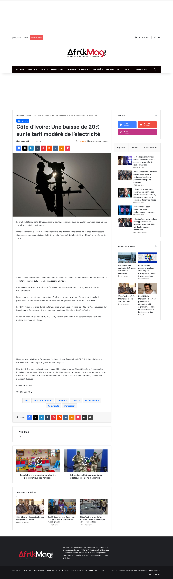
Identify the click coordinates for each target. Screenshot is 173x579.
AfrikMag (21, 141)
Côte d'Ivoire (38, 115)
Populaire (121, 147)
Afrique (31, 69)
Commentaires (150, 147)
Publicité (50, 570)
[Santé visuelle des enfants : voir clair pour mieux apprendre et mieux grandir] (62, 506)
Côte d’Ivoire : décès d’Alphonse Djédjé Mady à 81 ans (126, 299)
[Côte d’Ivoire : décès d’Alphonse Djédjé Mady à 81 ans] (30, 506)
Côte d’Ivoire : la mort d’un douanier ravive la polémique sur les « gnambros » (92, 519)
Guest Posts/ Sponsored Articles (84, 570)
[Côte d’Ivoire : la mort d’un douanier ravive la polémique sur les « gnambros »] (94, 506)
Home (58, 570)
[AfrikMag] (86, 53)
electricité (54, 406)
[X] (20, 436)
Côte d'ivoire (92, 400)
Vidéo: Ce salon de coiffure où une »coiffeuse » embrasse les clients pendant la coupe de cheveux (145, 177)
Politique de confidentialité (137, 570)
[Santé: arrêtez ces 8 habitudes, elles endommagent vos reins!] (125, 210)
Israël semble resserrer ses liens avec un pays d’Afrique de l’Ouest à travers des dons (147, 270)
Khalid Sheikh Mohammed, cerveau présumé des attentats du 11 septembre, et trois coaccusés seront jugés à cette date (147, 304)
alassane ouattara (43, 400)
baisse (77, 400)
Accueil (20, 69)
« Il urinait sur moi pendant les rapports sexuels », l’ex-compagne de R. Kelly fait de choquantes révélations (145, 224)
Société (97, 69)
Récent (135, 147)
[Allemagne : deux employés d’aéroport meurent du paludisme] (127, 257)
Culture (70, 69)
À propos (65, 570)
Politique (83, 69)
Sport (43, 69)
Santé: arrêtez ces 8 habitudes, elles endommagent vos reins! (144, 209)
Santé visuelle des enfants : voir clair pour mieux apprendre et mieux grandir (61, 519)
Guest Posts (141, 69)
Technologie (112, 69)
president (70, 406)
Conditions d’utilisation (116, 570)
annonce (63, 400)
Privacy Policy (154, 570)
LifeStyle (56, 69)
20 (27, 400)
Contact (127, 69)
